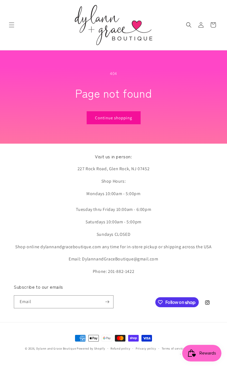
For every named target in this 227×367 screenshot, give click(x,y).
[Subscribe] (107, 301)
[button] (12, 25)
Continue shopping (113, 117)
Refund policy (120, 348)
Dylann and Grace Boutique (56, 348)
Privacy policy (146, 348)
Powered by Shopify (91, 348)
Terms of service (173, 348)
